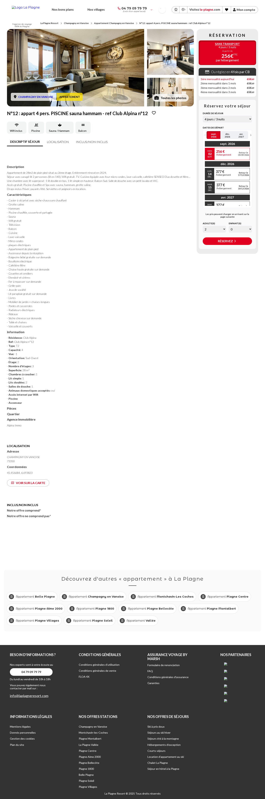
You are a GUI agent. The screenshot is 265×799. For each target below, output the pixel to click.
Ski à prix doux (156, 726)
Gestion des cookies (22, 738)
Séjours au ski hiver (159, 732)
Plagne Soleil (86, 780)
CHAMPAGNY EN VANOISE (35, 96)
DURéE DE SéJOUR (213, 113)
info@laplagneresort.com (29, 696)
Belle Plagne (86, 774)
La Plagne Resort (49, 23)
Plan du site (17, 744)
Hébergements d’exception (164, 744)
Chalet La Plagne (157, 762)
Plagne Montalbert (90, 738)
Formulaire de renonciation (163, 665)
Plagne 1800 (86, 768)
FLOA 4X (84, 676)
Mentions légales (20, 726)
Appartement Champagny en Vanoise (114, 23)
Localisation (58, 142)
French (160, 8)
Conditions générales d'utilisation (99, 664)
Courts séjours (156, 750)
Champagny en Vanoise (76, 23)
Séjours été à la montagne (163, 738)
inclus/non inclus (92, 142)
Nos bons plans (63, 9)
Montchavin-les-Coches (93, 732)
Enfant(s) (235, 223)
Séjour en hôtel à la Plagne (163, 768)
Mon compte (246, 9)
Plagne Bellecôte (89, 762)
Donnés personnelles (23, 732)
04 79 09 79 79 (134, 8)
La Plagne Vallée (88, 744)
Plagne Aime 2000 (90, 756)
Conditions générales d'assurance (168, 677)
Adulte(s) (209, 223)
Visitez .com (204, 9)
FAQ (150, 671)
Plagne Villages (88, 786)
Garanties (153, 683)
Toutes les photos (173, 98)
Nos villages (96, 9)
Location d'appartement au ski (165, 756)
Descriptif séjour (25, 141)
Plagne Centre (87, 750)
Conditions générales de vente (97, 670)
